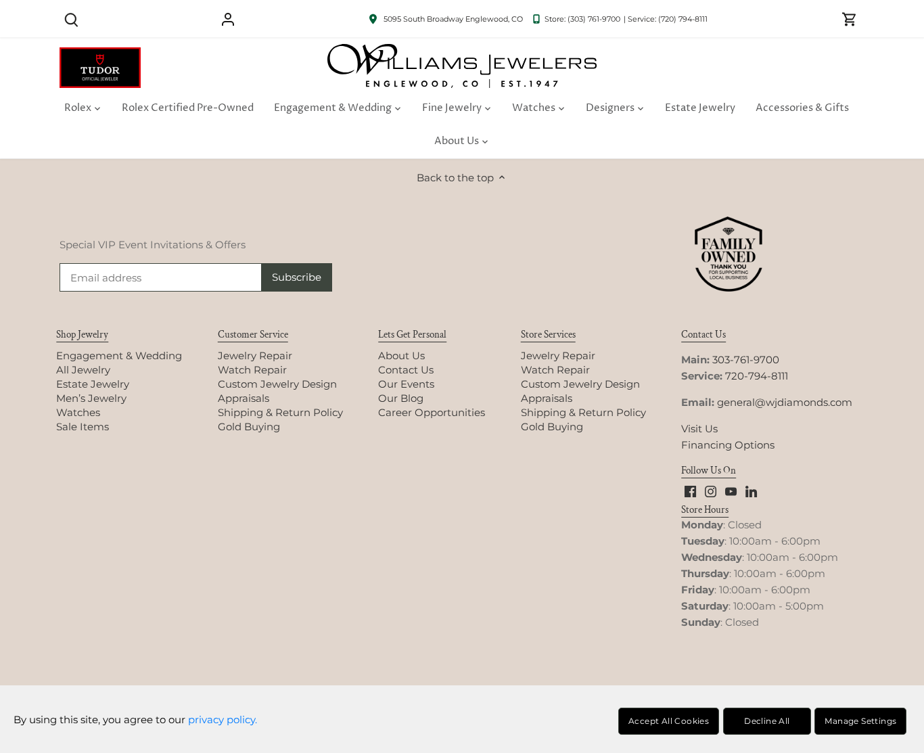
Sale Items (82, 426)
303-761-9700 (745, 359)
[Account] (228, 18)
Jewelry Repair (255, 355)
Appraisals (243, 398)
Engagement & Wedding (119, 355)
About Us (401, 355)
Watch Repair (252, 369)
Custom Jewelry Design (277, 384)
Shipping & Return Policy (280, 412)
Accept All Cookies (668, 721)
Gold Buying (249, 426)
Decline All (766, 721)
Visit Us (699, 428)
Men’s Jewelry (91, 398)
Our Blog (400, 398)
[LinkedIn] (751, 491)
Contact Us (406, 369)
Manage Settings (860, 721)
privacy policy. (222, 719)
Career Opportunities (431, 412)
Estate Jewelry (92, 384)
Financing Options (728, 444)
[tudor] (100, 54)
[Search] (71, 18)
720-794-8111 (756, 375)
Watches (78, 412)
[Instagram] (710, 491)
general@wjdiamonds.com (784, 402)
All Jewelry (83, 369)
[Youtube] (731, 491)
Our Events (406, 384)
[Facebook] (690, 491)
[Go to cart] (849, 18)
